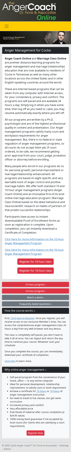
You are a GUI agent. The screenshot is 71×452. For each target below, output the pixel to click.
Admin (7, 449)
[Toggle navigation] (6, 26)
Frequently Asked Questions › (35, 303)
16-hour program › (35, 291)
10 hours (41, 391)
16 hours (55, 391)
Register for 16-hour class (35, 270)
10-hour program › (35, 284)
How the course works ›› (20, 310)
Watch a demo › (35, 297)
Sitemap (64, 445)
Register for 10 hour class (35, 261)
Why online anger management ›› (25, 369)
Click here (10, 361)
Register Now (35, 433)
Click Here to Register (22, 318)
